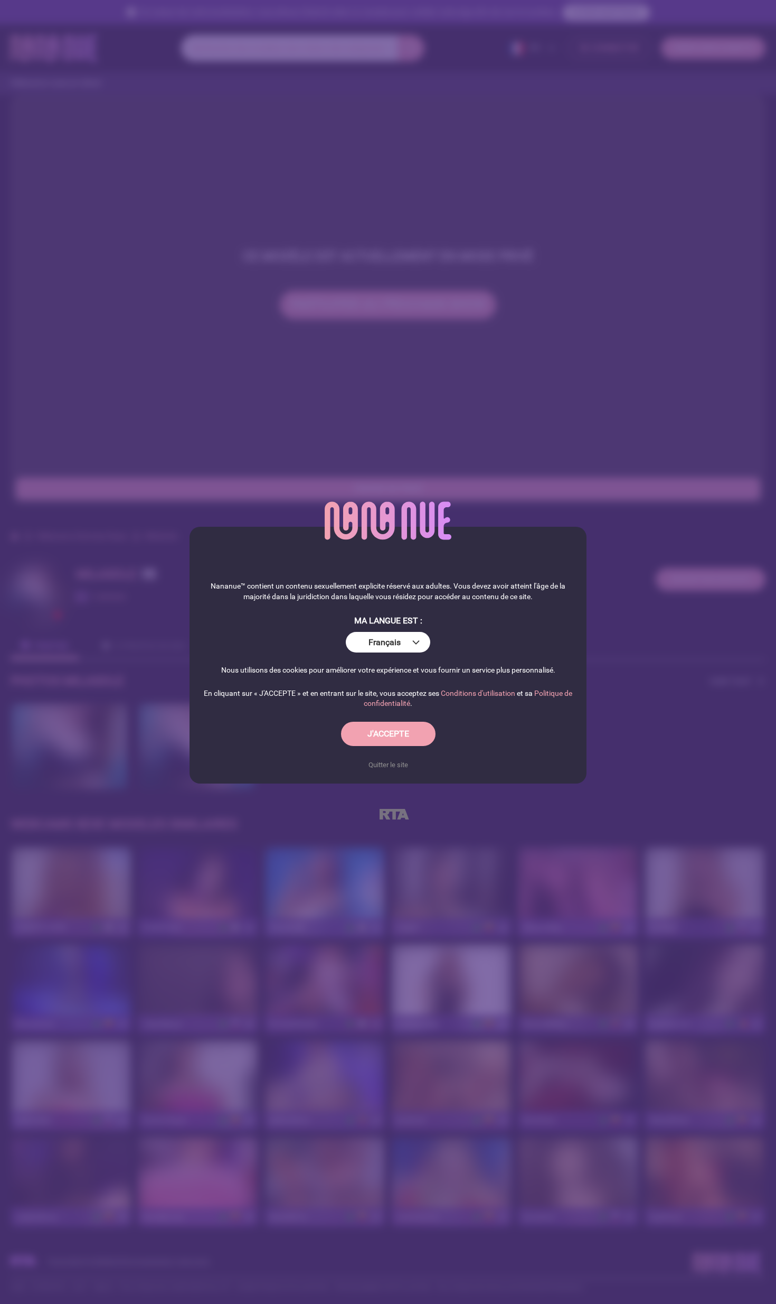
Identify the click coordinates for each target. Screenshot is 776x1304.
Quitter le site (388, 765)
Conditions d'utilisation (478, 693)
